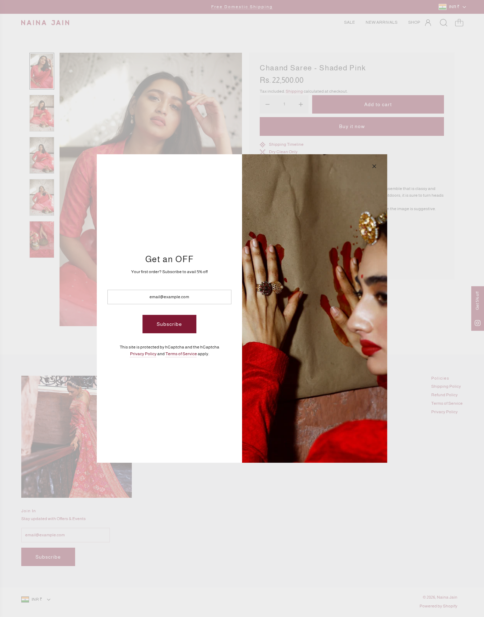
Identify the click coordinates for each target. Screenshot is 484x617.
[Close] (374, 166)
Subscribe (169, 324)
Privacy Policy (143, 353)
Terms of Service (181, 353)
